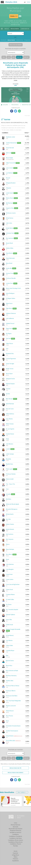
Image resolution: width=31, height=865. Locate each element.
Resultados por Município (15, 9)
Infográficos (15, 855)
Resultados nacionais (15, 772)
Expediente (15, 860)
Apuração (4, 40)
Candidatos (25, 29)
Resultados (15, 29)
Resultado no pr (15, 768)
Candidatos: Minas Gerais (15, 842)
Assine (15, 851)
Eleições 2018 (11, 2)
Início (6, 29)
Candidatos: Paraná (15, 844)
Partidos (15, 846)
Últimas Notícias (15, 825)
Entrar (28, 2)
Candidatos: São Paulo (15, 838)
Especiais (15, 853)
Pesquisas (27, 40)
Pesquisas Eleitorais (15, 830)
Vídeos (15, 857)
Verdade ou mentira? (15, 832)
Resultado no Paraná (15, 44)
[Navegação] (2, 29)
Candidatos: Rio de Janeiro (15, 840)
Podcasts (15, 859)
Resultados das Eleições (15, 828)
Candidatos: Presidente (15, 836)
